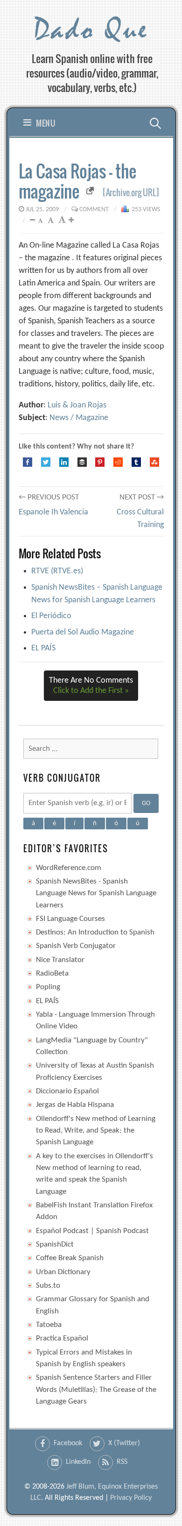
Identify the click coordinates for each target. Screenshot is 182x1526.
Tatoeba (49, 1325)
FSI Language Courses (70, 919)
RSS (122, 1462)
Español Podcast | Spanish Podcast (92, 1231)
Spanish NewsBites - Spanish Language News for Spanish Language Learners (96, 893)
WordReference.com (68, 868)
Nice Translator (60, 960)
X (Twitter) (124, 1443)
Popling (48, 987)
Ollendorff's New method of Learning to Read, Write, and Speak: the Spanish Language (95, 1131)
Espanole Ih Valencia (53, 512)
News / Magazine (78, 418)
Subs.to (48, 1286)
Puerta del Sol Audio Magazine (82, 632)
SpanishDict (55, 1244)
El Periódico (51, 616)
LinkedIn (78, 1462)
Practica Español (62, 1338)
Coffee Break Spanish (70, 1258)
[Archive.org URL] (131, 192)
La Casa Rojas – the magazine (77, 180)
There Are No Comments (91, 685)
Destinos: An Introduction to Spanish (95, 932)
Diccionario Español (67, 1091)
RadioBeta (52, 973)
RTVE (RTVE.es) (57, 571)
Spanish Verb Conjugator (76, 946)
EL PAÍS (43, 648)
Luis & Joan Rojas (77, 405)
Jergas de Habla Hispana (75, 1105)
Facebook (68, 1443)
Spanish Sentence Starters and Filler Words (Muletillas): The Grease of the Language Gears (96, 1389)
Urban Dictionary (63, 1272)
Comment (94, 209)
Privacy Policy (131, 1498)
